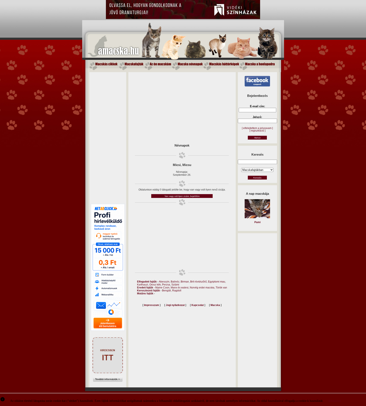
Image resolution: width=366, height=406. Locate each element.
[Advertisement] (108, 135)
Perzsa (166, 284)
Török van (221, 287)
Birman (185, 281)
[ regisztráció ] (257, 130)
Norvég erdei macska (202, 287)
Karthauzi (142, 284)
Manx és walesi (180, 287)
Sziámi (175, 284)
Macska (215, 305)
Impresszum (151, 305)
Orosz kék (155, 284)
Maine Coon (162, 287)
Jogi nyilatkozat (175, 305)
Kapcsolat (197, 305)
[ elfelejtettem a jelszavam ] (257, 128)
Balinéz (175, 281)
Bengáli (166, 290)
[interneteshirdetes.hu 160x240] (108, 385)
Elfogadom (335, 401)
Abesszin (164, 281)
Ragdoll (176, 290)
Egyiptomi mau (216, 281)
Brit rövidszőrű (198, 281)
